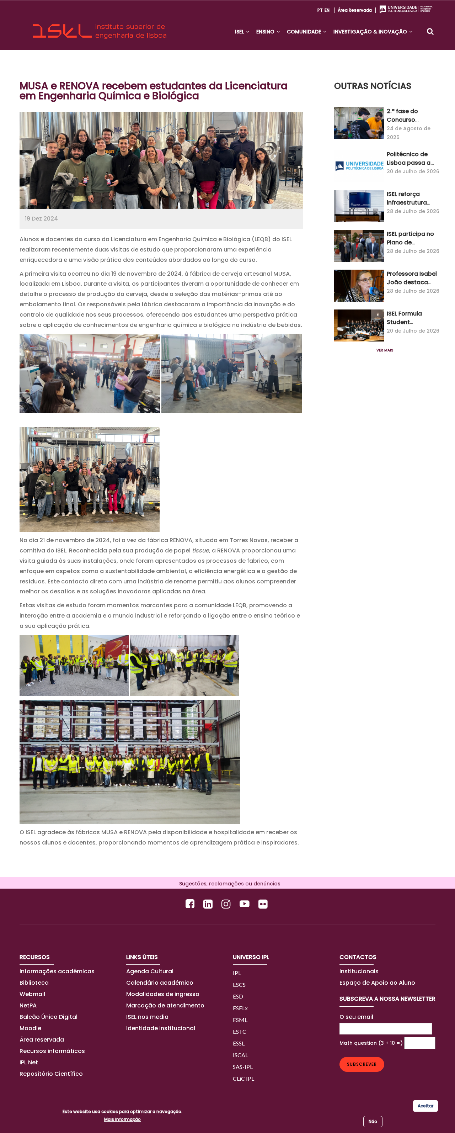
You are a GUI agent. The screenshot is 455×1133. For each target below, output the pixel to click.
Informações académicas (57, 971)
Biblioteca (34, 983)
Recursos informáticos (52, 1051)
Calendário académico (159, 983)
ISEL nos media (147, 1017)
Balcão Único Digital (48, 1017)
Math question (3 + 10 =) (371, 1043)
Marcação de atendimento (165, 1005)
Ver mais (385, 350)
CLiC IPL (243, 1078)
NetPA (28, 1005)
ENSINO (266, 31)
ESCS (239, 984)
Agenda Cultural (149, 971)
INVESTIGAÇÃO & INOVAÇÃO (370, 31)
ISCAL (240, 1055)
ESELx (240, 1008)
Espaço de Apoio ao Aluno (377, 983)
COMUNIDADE (304, 31)
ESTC (239, 1031)
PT (320, 10)
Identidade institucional (160, 1028)
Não (373, 1121)
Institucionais (359, 971)
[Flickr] (264, 903)
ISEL (240, 31)
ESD (238, 996)
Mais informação (122, 1119)
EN (327, 10)
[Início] (100, 25)
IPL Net (29, 1062)
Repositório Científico (52, 1074)
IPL (237, 972)
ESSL (239, 1043)
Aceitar (425, 1106)
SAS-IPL (243, 1066)
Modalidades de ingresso (162, 994)
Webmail (32, 994)
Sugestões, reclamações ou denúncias (227, 883)
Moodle (30, 1028)
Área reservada (355, 10)
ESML (240, 1019)
